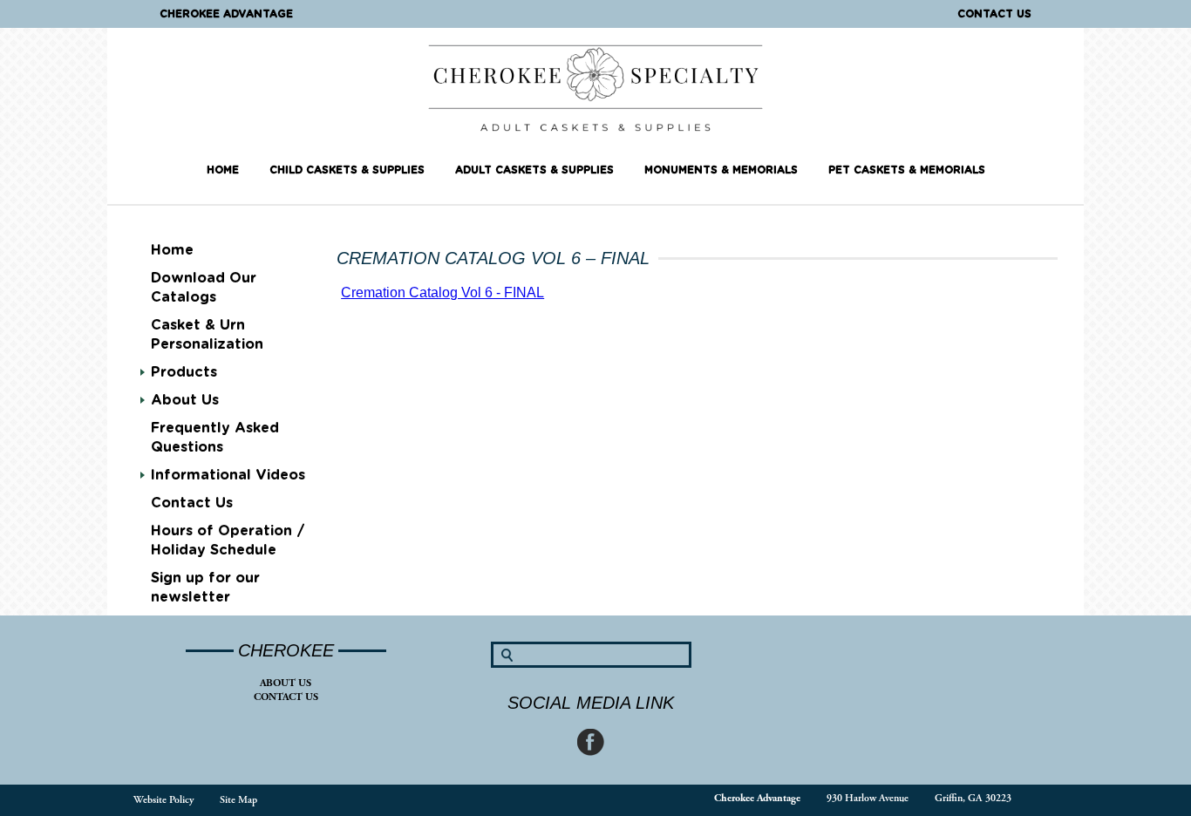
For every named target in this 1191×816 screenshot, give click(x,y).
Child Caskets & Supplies (347, 170)
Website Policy (163, 799)
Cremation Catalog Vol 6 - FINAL (442, 292)
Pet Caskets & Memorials (906, 170)
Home (223, 170)
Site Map (238, 799)
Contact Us (994, 14)
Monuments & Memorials (721, 170)
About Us (285, 683)
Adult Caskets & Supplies (534, 170)
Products (184, 372)
